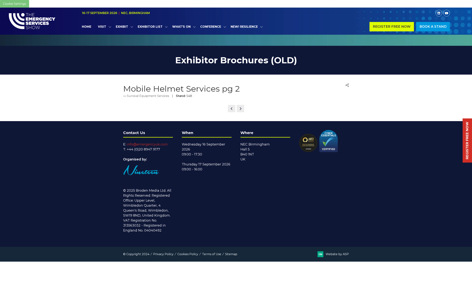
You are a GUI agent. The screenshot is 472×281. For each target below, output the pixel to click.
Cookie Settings (14, 4)
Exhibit (122, 26)
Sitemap (231, 254)
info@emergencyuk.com (147, 144)
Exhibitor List (150, 26)
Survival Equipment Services (148, 96)
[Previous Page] (231, 108)
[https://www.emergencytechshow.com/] (236, 43)
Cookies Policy (187, 254)
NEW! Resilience (244, 26)
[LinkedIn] (438, 13)
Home (86, 26)
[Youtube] (446, 13)
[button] (391, 26)
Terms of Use (211, 254)
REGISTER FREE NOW (467, 140)
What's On (181, 26)
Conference (210, 26)
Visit (102, 26)
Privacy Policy (163, 254)
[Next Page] (240, 108)
